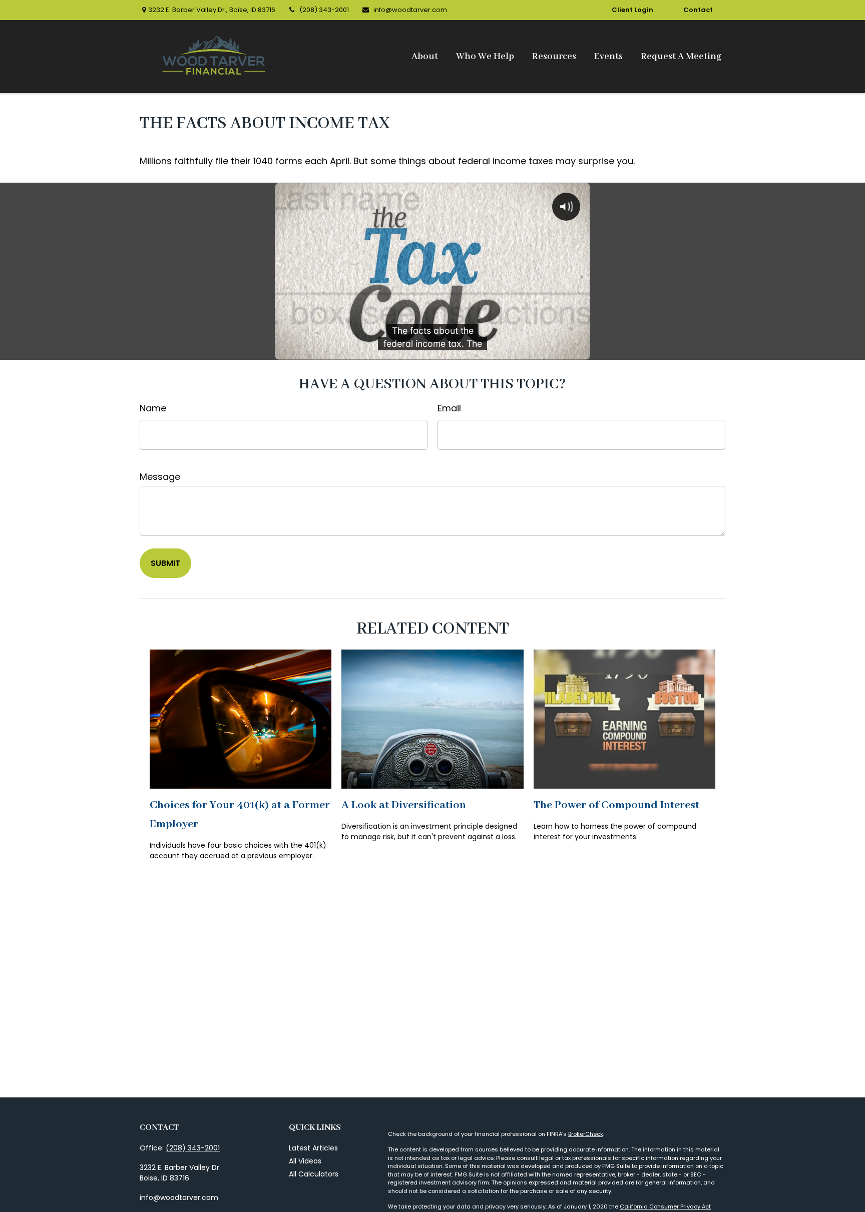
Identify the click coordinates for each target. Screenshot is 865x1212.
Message (160, 476)
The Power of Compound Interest (616, 805)
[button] (424, 57)
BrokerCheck (585, 1134)
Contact (698, 10)
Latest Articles (313, 1148)
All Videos (305, 1161)
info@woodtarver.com (410, 10)
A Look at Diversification (403, 805)
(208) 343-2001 (324, 10)
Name (153, 408)
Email (449, 408)
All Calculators (313, 1174)
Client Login (632, 10)
